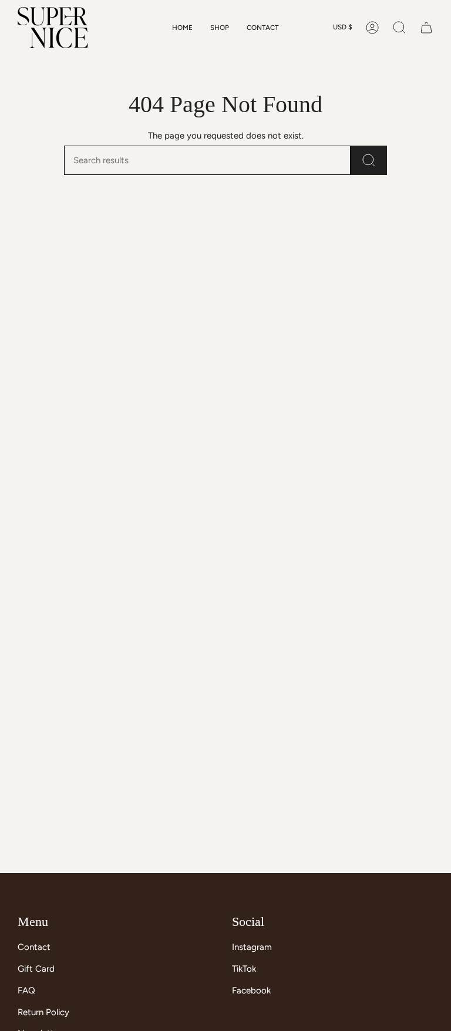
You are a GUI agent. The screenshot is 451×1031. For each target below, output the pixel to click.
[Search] (369, 160)
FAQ (26, 990)
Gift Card (36, 968)
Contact (34, 947)
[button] (219, 27)
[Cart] (426, 28)
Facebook (251, 990)
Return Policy (43, 1012)
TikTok (244, 968)
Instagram (252, 947)
